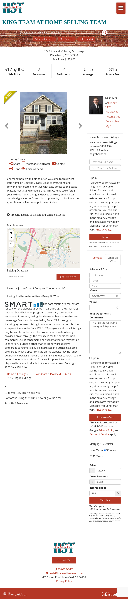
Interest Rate (97, 487)
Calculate (105, 500)
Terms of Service (99, 434)
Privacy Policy (103, 229)
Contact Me (112, 121)
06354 (67, 374)
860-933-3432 (65, 569)
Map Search (66, 39)
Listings (21, 374)
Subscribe (105, 237)
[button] (103, 33)
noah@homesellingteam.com (65, 573)
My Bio (109, 126)
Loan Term (96, 450)
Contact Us (97, 259)
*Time (93, 302)
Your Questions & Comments (100, 315)
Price (92, 465)
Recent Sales (113, 116)
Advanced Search (43, 39)
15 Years (97, 456)
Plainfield (55, 374)
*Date (93, 290)
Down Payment (98, 476)
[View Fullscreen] (11, 244)
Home (10, 374)
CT (31, 374)
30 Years (111, 450)
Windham (41, 374)
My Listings (112, 111)
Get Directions (68, 277)
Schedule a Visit (113, 259)
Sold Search (86, 39)
